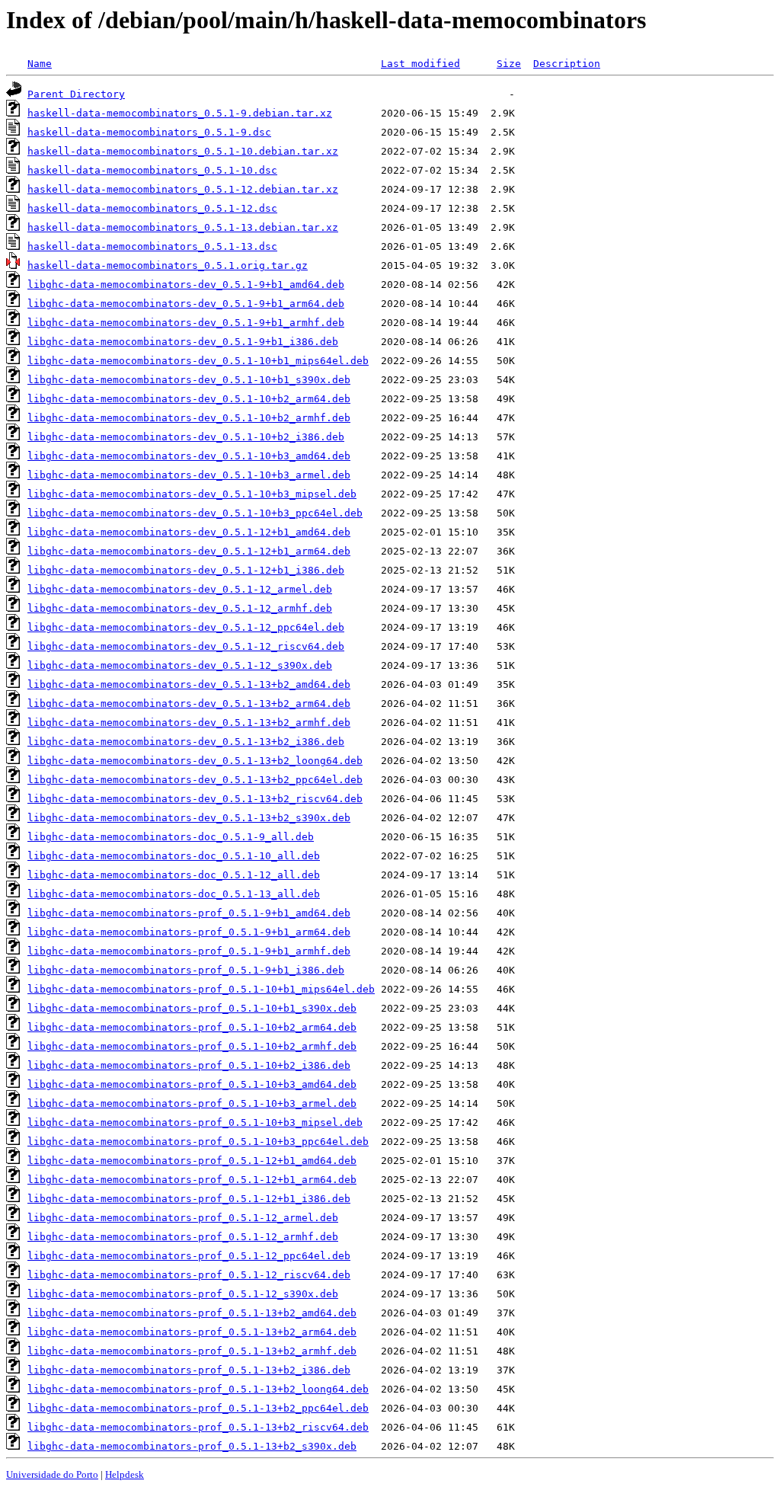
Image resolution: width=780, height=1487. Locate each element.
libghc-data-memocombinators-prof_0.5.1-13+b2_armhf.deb (191, 1351)
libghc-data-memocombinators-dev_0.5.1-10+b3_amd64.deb (188, 456)
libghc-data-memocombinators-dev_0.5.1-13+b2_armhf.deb (188, 722)
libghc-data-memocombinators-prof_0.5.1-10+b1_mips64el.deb (201, 989)
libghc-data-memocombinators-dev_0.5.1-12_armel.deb (179, 589)
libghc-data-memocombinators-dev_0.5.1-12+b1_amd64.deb (188, 532)
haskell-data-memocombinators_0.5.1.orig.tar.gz (167, 265)
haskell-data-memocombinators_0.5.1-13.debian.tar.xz (182, 227)
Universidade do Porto (52, 1474)
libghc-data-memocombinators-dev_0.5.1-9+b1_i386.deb (182, 341)
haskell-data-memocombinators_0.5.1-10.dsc (152, 170)
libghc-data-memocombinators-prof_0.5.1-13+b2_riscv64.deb (198, 1427)
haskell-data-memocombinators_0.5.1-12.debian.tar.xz (182, 189)
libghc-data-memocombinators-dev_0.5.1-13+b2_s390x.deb (188, 817)
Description (566, 63)
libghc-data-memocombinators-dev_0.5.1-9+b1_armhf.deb (185, 322)
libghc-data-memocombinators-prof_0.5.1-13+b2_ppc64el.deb (198, 1408)
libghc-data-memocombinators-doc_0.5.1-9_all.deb (170, 837)
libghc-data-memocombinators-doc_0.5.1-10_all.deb (173, 856)
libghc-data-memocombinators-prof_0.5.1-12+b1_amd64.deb (191, 1160)
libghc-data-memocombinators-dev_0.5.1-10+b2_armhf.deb (188, 418)
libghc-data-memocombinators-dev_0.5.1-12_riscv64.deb (185, 646)
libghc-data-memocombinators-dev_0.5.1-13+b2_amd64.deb (188, 684)
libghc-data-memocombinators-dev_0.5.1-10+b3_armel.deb (188, 475)
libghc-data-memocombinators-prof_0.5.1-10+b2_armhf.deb (191, 1046)
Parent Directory (76, 94)
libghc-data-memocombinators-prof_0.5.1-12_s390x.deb (182, 1294)
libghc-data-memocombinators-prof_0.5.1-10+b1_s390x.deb (191, 1008)
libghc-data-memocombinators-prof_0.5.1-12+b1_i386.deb (188, 1198)
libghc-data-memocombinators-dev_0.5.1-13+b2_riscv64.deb (195, 798)
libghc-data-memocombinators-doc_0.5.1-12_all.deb (173, 875)
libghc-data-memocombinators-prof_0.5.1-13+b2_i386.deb (188, 1370)
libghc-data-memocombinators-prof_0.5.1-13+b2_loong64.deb (198, 1389)
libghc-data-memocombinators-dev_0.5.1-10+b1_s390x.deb (188, 379)
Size (509, 63)
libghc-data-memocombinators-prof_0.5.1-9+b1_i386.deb (185, 970)
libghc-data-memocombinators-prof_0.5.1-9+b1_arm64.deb (188, 932)
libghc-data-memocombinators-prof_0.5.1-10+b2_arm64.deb (191, 1027)
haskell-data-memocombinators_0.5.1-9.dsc (149, 132)
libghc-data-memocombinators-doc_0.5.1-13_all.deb (173, 894)
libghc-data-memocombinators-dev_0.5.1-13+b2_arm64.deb (188, 703)
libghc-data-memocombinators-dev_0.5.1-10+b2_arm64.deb (188, 399)
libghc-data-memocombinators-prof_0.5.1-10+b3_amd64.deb (191, 1084)
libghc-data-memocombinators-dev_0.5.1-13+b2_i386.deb (185, 741)
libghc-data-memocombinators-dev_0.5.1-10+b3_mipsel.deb (191, 494)
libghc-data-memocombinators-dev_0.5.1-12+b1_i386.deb (185, 570)
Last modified (420, 63)
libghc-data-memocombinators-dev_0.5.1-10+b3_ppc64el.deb (195, 513)
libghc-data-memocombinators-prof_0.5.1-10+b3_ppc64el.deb (198, 1141)
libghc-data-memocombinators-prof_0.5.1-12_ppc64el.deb (188, 1256)
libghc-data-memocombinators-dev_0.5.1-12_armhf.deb (179, 608)
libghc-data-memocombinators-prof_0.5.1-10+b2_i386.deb (188, 1065)
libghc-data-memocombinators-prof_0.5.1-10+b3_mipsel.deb (195, 1122)
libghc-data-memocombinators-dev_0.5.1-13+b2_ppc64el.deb (195, 779)
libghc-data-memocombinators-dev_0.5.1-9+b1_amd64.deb (185, 284)
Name (39, 63)
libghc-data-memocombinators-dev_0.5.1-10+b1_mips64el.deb (198, 360)
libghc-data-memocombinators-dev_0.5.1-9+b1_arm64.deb (185, 303)
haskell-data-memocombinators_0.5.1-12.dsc (152, 208)
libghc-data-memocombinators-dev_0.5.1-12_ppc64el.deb (185, 627)
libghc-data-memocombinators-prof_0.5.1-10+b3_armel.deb (191, 1103)
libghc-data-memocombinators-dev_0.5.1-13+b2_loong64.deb (195, 760)
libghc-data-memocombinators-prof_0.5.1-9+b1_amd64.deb (188, 913)
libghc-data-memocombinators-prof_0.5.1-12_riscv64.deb (188, 1275)
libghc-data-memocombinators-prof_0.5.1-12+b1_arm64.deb (191, 1179)
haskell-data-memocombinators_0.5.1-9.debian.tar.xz (179, 113)
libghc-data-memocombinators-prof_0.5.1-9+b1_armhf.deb (188, 951)
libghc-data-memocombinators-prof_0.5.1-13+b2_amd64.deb (191, 1313)
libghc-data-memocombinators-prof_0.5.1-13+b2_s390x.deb (191, 1446)
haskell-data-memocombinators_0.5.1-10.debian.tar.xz (182, 151)
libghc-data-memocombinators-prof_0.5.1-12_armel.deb (182, 1217)
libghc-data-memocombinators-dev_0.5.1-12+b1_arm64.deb (188, 551)
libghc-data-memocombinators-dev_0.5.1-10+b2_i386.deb (185, 437)
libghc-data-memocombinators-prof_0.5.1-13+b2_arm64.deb (191, 1332)
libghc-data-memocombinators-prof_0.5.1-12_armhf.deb (182, 1236)
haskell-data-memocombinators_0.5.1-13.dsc (152, 246)
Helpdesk (124, 1474)
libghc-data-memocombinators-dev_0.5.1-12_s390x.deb (179, 665)
